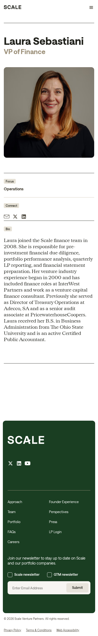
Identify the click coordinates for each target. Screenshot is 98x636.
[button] (89, 7)
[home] (12, 7)
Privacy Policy (12, 630)
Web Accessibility (67, 630)
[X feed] (10, 463)
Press (53, 522)
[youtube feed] (27, 463)
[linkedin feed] (19, 463)
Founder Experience (64, 502)
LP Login (55, 532)
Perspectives (58, 512)
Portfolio (14, 522)
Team (11, 512)
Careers (13, 542)
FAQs (11, 532)
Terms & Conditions (39, 630)
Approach (15, 502)
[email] (7, 217)
